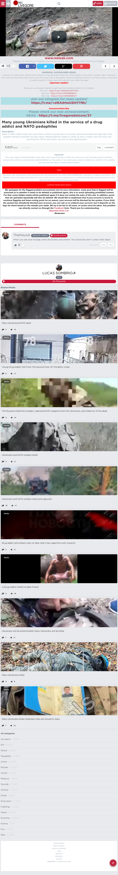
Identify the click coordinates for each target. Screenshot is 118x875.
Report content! (59, 846)
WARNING (59, 856)
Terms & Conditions (59, 848)
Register (111, 3)
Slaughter (6, 756)
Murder (4, 767)
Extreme (5, 818)
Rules (59, 851)
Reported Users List (59, 210)
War (3, 835)
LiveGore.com (62, 861)
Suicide (5, 784)
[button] (59, 37)
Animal (4, 790)
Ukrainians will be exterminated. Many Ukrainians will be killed (33, 631)
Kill (2, 745)
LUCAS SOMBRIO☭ (59, 273)
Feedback (59, 208)
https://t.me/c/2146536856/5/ (63, 93)
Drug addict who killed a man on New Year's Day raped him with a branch (38, 543)
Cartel (4, 773)
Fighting (5, 807)
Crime (4, 762)
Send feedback (59, 843)
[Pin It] (81, 66)
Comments (20, 225)
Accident (6, 739)
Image (6, 645)
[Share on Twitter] (45, 66)
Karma (4, 824)
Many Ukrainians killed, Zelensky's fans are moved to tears (31, 719)
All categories (8, 734)
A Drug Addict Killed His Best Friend (20, 587)
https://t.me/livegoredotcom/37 (65, 115)
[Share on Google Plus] (63, 66)
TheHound (21, 235)
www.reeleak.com (59, 58)
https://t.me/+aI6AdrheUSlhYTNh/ (63, 91)
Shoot (4, 750)
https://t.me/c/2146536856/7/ (64, 96)
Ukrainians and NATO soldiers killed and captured (27, 499)
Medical (5, 779)
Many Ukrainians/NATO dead (16, 323)
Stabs (4, 812)
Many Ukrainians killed (13, 675)
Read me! (59, 854)
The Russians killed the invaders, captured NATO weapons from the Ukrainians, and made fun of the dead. (54, 411)
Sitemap (59, 859)
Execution (6, 801)
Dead (3, 795)
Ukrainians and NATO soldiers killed (20, 455)
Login (99, 3)
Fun (3, 829)
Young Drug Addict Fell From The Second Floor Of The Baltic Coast (36, 367)
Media (6, 293)
